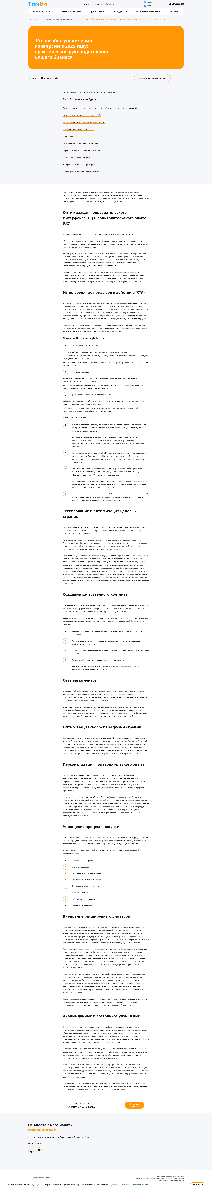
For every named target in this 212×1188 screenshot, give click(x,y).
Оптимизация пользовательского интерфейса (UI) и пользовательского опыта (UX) (100, 108)
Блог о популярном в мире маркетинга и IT (61, 19)
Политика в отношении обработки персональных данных (159, 1178)
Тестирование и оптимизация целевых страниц (84, 122)
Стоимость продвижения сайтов (170, 1176)
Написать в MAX (153, 6)
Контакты (110, 4)
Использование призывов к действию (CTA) (82, 115)
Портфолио (97, 4)
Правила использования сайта (171, 1180)
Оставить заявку (134, 1105)
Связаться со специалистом (152, 78)
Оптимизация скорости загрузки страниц (81, 143)
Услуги (86, 4)
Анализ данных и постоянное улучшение (81, 171)
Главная (33, 19)
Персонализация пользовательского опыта (82, 150)
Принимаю (197, 1184)
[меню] (79, 5)
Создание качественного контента (78, 129)
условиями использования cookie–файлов (129, 1184)
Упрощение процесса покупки (76, 157)
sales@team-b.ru (35, 1143)
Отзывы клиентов (71, 136)
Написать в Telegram (155, 2)
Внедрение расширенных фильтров (79, 164)
